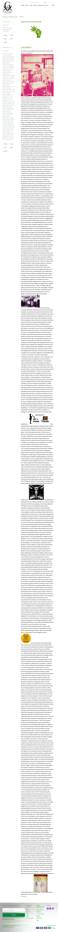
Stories (4, 128)
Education (5, 72)
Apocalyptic (5, 56)
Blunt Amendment (10, 59)
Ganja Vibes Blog (10, 17)
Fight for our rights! (31, 22)
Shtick (12, 125)
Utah (11, 133)
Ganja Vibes (8, 925)
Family (4, 78)
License (8, 100)
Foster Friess (10, 83)
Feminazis (8, 81)
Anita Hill (9, 55)
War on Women (10, 136)
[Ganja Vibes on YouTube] (34, 3)
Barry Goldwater (6, 58)
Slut (3, 127)
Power (7, 29)
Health (4, 91)
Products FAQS (39, 909)
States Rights (12, 127)
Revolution (5, 120)
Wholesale (38, 911)
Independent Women (7, 94)
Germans (12, 86)
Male (4, 102)
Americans (5, 55)
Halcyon (13, 89)
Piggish (7, 109)
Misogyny (10, 103)
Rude (9, 122)
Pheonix (4, 109)
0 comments (6, 25)
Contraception (11, 67)
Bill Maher (12, 58)
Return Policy (39, 918)
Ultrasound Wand (6, 133)
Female (4, 81)
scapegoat (9, 124)
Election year (10, 72)
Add (11, 38)
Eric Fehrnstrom (11, 77)
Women (7, 139)
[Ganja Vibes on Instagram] (36, 3)
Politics (9, 111)
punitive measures (6, 114)
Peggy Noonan (10, 108)
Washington (5, 138)
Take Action (7, 130)
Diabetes (4, 70)
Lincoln (12, 100)
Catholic (9, 61)
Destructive (10, 69)
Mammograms (8, 102)
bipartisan (5, 59)
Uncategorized (5, 31)
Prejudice (4, 113)
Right (10, 29)
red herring (11, 117)
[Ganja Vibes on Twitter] (32, 3)
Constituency (5, 67)
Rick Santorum (10, 120)
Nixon (8, 106)
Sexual (9, 125)
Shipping (38, 916)
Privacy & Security (40, 914)
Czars (7, 69)
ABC (8, 53)
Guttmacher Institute (7, 89)
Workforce (11, 139)
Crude (4, 69)
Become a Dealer (43, 5)
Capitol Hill (5, 61)
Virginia (8, 135)
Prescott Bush (10, 113)
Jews (12, 95)
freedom (4, 84)
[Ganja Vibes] (9, 7)
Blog (31, 5)
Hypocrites (8, 92)
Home (22, 5)
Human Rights (10, 27)
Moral (7, 105)
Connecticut (5, 66)
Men (7, 103)
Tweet (6, 35)
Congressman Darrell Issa (8, 64)
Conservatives (11, 66)
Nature (4, 29)
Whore (4, 139)
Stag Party (26, 48)
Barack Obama (11, 56)
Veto (13, 133)
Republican (12, 119)
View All (21, 16)
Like (12, 35)
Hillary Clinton (8, 91)
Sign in (39, 2)
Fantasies (7, 80)
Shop (27, 5)
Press (35, 5)
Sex (13, 124)
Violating (4, 135)
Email (6, 42)
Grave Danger (8, 88)
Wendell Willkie (11, 138)
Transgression (9, 131)
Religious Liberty (6, 119)
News (10, 105)
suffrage (7, 128)
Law (8, 99)
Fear (10, 80)
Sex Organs (5, 125)
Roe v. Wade (5, 122)
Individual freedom (6, 95)
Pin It (6, 38)
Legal (11, 99)
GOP (3, 88)
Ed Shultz (9, 70)
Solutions (7, 127)
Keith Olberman (6, 97)
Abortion (11, 53)
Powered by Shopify (51, 925)
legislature (5, 100)
